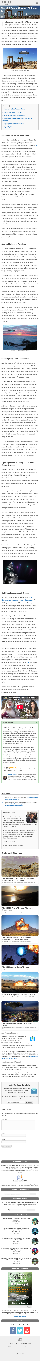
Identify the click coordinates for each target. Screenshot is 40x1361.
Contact (17, 1343)
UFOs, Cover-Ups (33, 17)
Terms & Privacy (26, 1343)
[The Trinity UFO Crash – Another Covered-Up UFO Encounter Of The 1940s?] (20, 866)
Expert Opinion (17, 17)
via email (20, 846)
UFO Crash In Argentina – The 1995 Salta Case (18, 995)
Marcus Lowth (9, 14)
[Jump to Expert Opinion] (12, 17)
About (11, 1343)
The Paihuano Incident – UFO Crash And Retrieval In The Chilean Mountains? (16, 938)
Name (3, 1133)
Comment (4, 1119)
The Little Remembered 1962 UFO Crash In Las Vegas (18, 1024)
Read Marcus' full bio (9, 842)
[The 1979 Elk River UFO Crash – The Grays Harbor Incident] (20, 896)
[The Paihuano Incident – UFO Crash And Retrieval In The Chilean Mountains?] (20, 925)
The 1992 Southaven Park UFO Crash (15, 967)
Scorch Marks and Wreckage (12, 112)
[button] (36, 145)
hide (11, 106)
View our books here (20, 1316)
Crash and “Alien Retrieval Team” (14, 109)
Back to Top (20, 1353)
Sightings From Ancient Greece (13, 124)
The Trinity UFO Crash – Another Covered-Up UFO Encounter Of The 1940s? (18, 879)
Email (3, 1139)
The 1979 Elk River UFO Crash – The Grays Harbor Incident (17, 909)
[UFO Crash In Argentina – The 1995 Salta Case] (20, 982)
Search (33, 1194)
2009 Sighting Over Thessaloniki (14, 115)
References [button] (6, 793)
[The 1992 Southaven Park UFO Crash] (20, 955)
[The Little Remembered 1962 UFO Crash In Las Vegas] (20, 1011)
